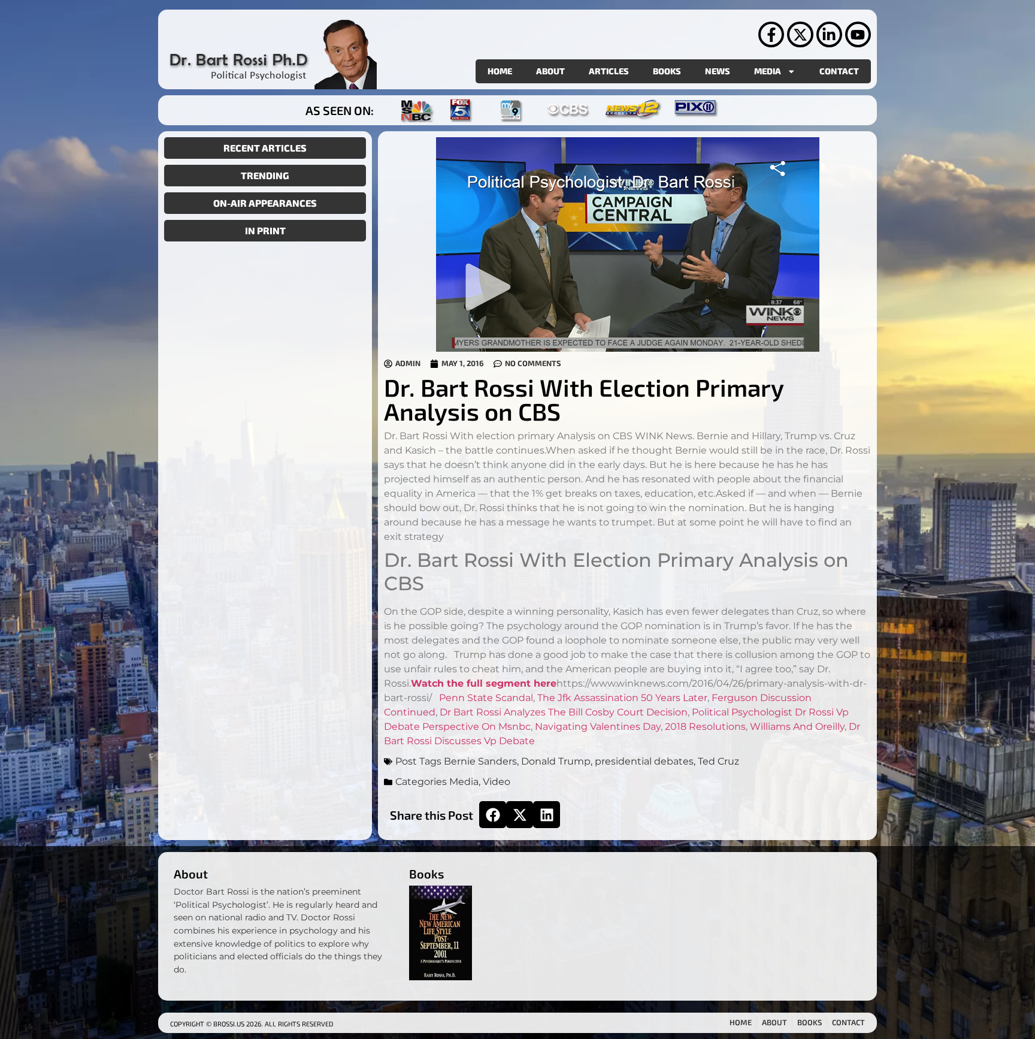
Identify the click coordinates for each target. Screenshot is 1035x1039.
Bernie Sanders (480, 761)
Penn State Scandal (486, 697)
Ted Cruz (718, 761)
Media (767, 71)
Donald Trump (556, 761)
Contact (839, 71)
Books (667, 71)
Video (496, 781)
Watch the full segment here (483, 683)
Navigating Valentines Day (598, 726)
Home (500, 71)
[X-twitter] (800, 34)
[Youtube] (858, 34)
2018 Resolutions (705, 726)
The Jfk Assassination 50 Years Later (622, 697)
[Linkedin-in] (829, 34)
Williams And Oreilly (797, 726)
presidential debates (644, 761)
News (717, 71)
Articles (609, 71)
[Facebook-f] (771, 34)
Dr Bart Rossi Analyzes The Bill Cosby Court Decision (564, 712)
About (550, 71)
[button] (492, 814)
